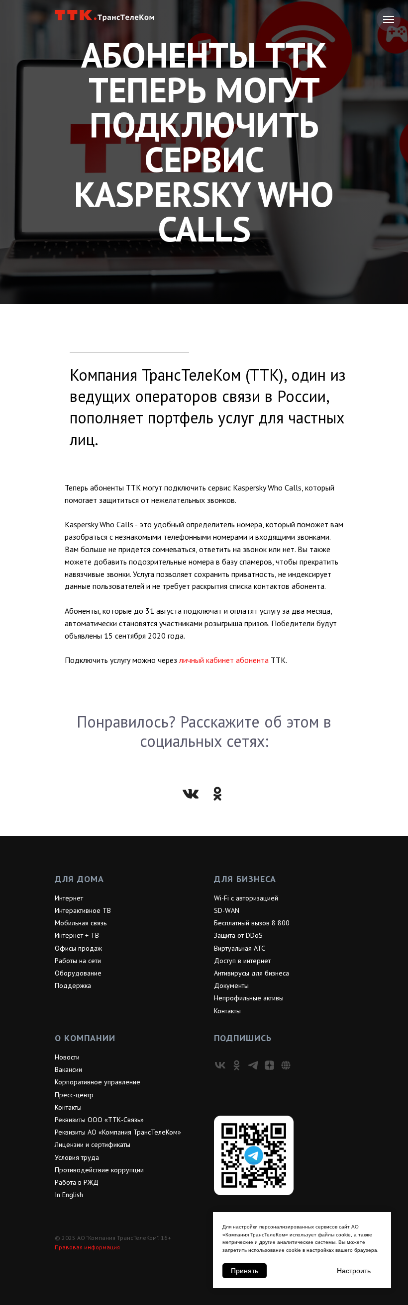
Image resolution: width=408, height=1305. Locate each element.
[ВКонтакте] (190, 1142)
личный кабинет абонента (224, 1008)
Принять (244, 1271)
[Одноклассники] (217, 1142)
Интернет (69, 1246)
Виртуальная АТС (239, 1296)
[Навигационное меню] (388, 19)
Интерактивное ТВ (83, 1258)
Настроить (354, 1271)
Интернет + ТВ (77, 1283)
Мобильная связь (80, 1271)
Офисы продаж (78, 1296)
